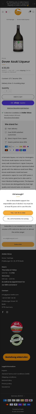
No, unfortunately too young (18, 219)
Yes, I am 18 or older (18, 213)
